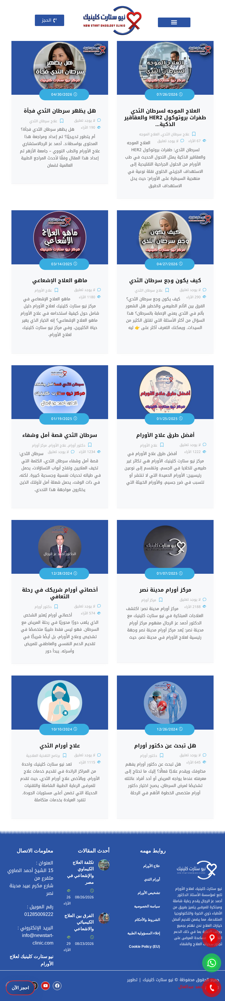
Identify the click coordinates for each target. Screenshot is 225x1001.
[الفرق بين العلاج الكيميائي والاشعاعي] (104, 916)
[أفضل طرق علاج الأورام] (165, 369)
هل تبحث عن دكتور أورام (165, 746)
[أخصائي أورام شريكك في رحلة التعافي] (59, 523)
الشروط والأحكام (147, 920)
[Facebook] (57, 985)
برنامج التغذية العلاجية (43, 755)
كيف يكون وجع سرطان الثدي (165, 280)
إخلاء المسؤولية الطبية (143, 933)
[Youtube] (45, 985)
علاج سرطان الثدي (175, 134)
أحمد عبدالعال (191, 987)
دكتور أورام (76, 445)
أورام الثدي (152, 879)
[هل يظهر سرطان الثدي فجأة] (59, 44)
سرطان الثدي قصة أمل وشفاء (59, 435)
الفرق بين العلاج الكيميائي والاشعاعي (79, 922)
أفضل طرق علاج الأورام (165, 435)
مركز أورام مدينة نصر (165, 590)
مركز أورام (39, 445)
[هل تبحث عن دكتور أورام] (165, 679)
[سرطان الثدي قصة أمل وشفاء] (59, 369)
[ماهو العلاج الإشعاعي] (59, 214)
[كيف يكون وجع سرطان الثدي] (165, 214)
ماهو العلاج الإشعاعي (59, 280)
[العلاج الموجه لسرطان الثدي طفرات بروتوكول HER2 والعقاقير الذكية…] (165, 44)
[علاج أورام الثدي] (59, 679)
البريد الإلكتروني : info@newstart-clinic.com (35, 935)
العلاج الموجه (149, 134)
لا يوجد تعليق (167, 141)
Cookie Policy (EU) (144, 947)
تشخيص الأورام (149, 893)
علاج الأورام (43, 290)
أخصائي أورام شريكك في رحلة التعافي (60, 593)
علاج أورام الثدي (60, 746)
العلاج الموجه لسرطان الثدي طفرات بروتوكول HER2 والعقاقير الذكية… (165, 117)
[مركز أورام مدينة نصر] (165, 523)
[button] (174, 22)
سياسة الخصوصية (147, 906)
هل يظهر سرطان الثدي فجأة (60, 111)
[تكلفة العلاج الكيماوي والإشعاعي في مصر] (104, 862)
